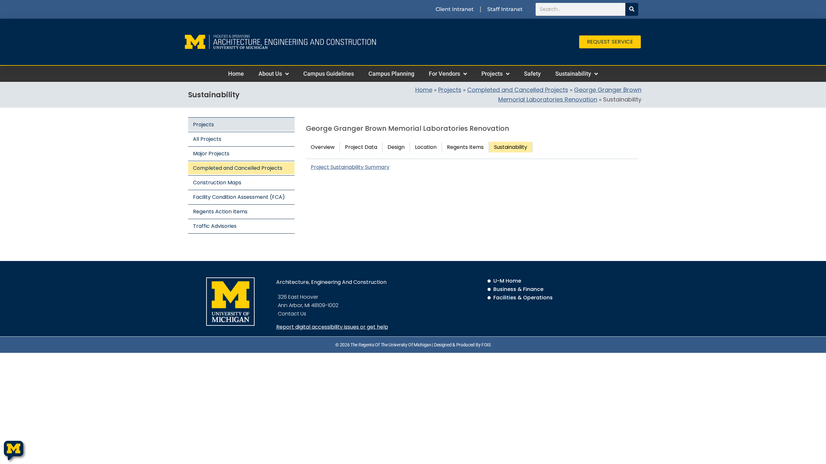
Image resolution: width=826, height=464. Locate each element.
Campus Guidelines (328, 73)
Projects (492, 73)
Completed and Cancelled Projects (517, 90)
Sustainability (573, 73)
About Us (270, 73)
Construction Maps (217, 182)
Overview (323, 147)
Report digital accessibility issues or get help (332, 327)
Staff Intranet (505, 9)
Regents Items (465, 147)
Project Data (361, 147)
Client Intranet (455, 9)
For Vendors (444, 73)
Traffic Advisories (215, 226)
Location (426, 147)
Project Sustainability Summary (350, 167)
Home (236, 73)
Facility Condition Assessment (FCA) (239, 197)
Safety (532, 73)
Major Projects (211, 153)
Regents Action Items (220, 211)
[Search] (631, 9)
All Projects (207, 139)
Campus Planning (391, 73)
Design (396, 147)
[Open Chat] (13, 450)
